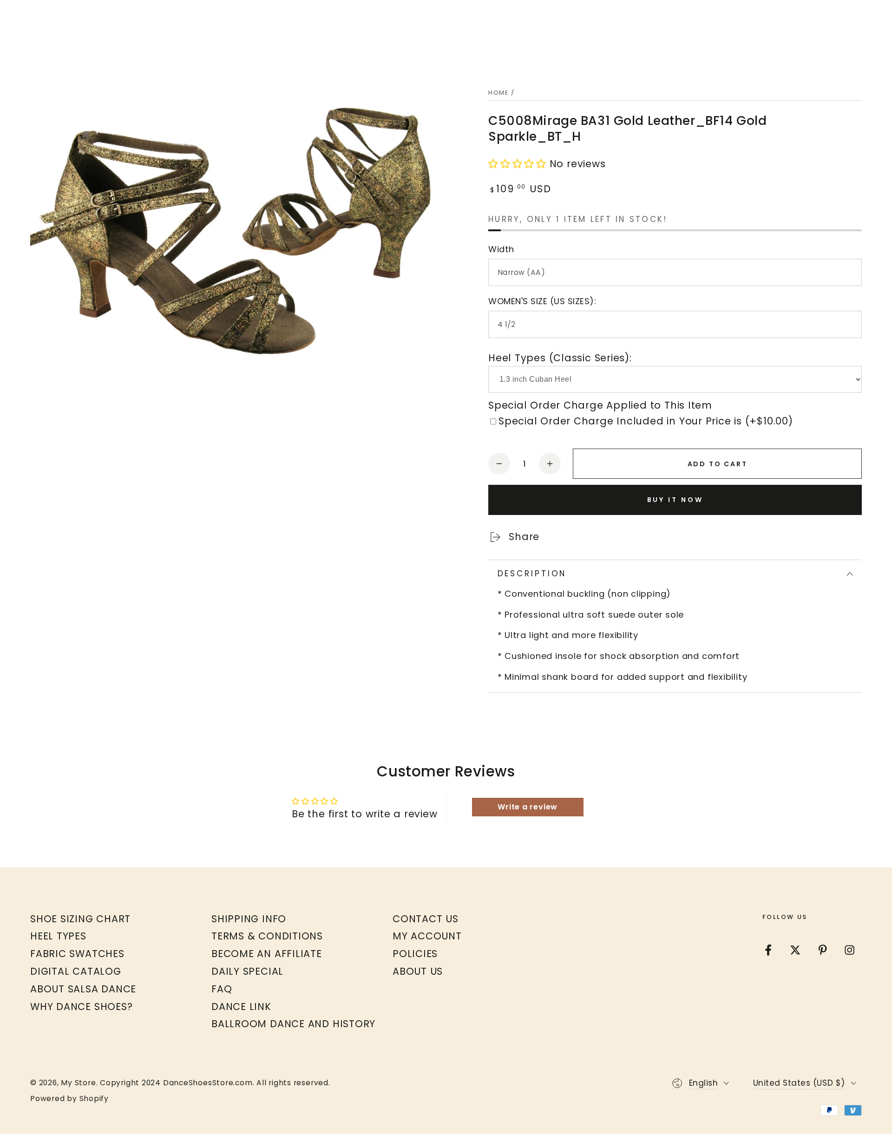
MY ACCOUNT (427, 936)
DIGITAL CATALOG (75, 971)
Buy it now (675, 499)
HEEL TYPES (58, 936)
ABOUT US (418, 971)
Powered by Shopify (69, 1098)
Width (501, 249)
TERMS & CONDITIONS (267, 936)
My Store (78, 1083)
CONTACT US (426, 918)
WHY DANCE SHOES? (81, 1006)
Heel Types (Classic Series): (560, 358)
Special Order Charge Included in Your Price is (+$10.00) (645, 421)
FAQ (221, 989)
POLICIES (415, 953)
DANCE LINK (241, 1006)
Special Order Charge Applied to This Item (600, 405)
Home (498, 92)
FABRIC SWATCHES (77, 953)
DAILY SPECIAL (247, 971)
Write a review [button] (528, 807)
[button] (519, 163)
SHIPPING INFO (248, 918)
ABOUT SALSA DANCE (83, 989)
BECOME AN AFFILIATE (266, 953)
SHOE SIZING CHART (80, 918)
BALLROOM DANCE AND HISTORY (293, 1023)
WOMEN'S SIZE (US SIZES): (542, 301)
